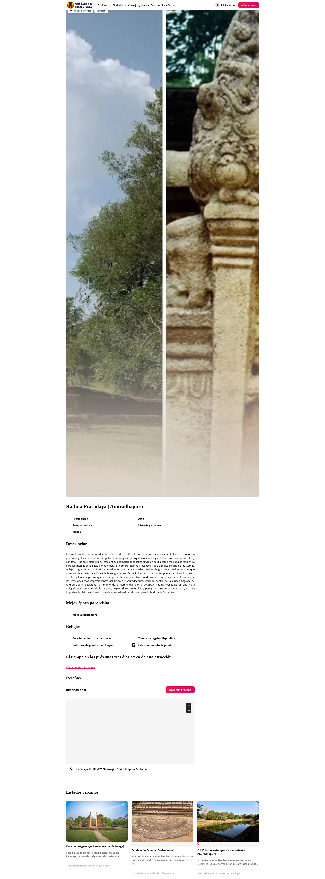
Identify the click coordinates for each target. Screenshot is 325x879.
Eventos (155, 5)
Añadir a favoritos (82, 10)
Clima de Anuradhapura (80, 667)
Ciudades (118, 5)
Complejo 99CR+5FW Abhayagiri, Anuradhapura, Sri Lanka (112, 769)
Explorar (103, 5)
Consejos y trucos (138, 5)
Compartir (101, 10)
